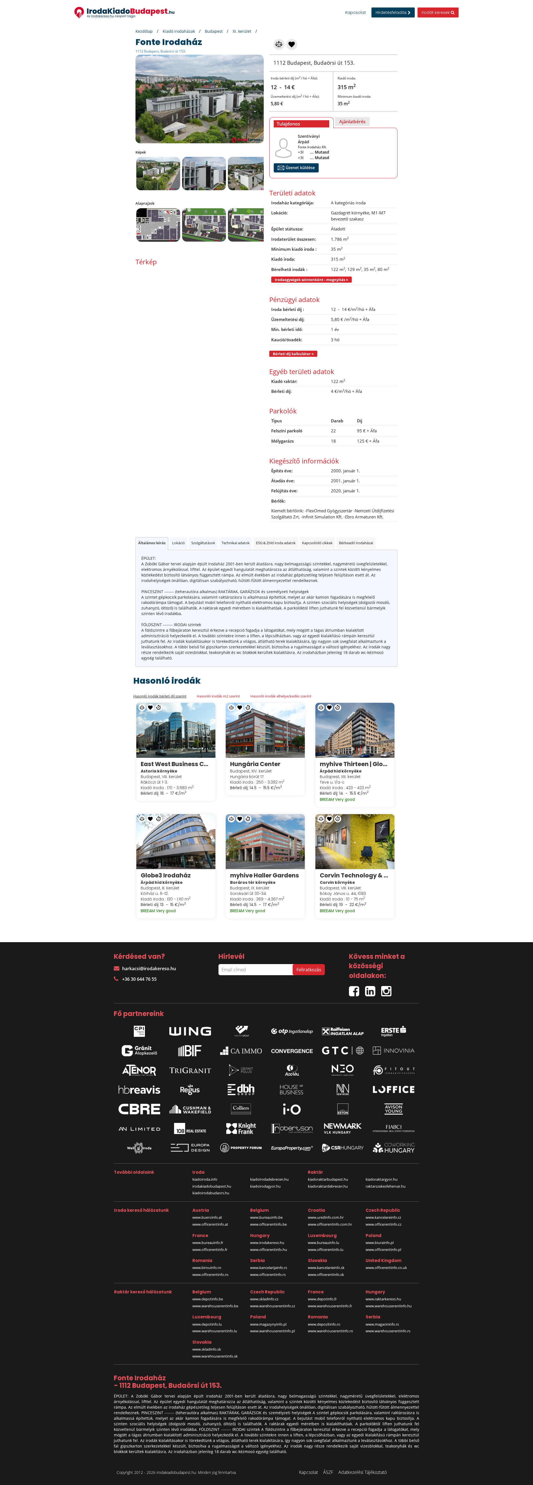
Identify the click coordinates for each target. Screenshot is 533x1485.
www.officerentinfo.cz (383, 1224)
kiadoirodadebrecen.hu (269, 1179)
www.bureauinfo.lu (323, 1242)
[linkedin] (373, 989)
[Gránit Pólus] (241, 1070)
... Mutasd (319, 152)
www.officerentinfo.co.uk (386, 1267)
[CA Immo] (241, 1050)
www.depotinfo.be (207, 1298)
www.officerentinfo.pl (383, 1249)
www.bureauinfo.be (266, 1217)
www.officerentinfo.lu (325, 1249)
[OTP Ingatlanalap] (292, 1030)
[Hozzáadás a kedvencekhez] (292, 43)
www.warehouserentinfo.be (215, 1305)
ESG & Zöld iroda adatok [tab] (276, 542)
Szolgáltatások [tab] (203, 542)
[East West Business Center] (175, 730)
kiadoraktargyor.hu (382, 1179)
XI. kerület (242, 31)
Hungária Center (255, 764)
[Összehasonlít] (279, 43)
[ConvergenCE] (292, 1051)
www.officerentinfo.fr (209, 1249)
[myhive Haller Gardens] (265, 841)
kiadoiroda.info (204, 1179)
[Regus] (190, 1089)
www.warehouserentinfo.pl (272, 1330)
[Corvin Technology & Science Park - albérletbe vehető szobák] (354, 841)
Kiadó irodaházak (179, 31)
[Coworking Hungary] (393, 1148)
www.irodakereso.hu (267, 1242)
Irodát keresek (436, 12)
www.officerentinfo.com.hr (330, 1224)
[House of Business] (292, 1089)
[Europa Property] (292, 1148)
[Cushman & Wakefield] (190, 1109)
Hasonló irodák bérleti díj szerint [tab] (160, 696)
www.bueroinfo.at (207, 1217)
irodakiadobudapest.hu (211, 1186)
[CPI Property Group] (139, 1030)
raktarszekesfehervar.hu (386, 1186)
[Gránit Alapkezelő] (139, 1050)
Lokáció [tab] (178, 542)
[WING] (190, 1030)
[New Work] (342, 1089)
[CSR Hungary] (342, 1148)
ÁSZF (328, 1472)
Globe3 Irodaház (166, 875)
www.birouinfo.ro (206, 1267)
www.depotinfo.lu (207, 1324)
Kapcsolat (355, 12)
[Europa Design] (190, 1148)
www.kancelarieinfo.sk (326, 1267)
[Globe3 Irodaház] (175, 841)
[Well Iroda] (139, 1148)
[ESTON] (342, 1109)
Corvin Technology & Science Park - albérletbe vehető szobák (355, 875)
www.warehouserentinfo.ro (330, 1330)
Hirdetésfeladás (392, 12)
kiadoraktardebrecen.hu (328, 1186)
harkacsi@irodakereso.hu (149, 968)
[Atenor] (139, 1070)
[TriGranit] (190, 1070)
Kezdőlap (144, 31)
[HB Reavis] (139, 1089)
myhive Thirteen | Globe (355, 764)
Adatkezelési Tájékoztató (362, 1472)
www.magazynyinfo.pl (268, 1324)
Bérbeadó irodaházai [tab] (356, 542)
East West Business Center (176, 764)
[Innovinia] (393, 1050)
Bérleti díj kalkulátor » (293, 353)
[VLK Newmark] (342, 1128)
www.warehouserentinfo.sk (215, 1356)
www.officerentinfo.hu (268, 1249)
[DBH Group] (241, 1089)
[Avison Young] (393, 1109)
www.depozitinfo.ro (324, 1324)
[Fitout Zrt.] (393, 1070)
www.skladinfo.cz (264, 1298)
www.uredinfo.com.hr (326, 1217)
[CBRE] (139, 1109)
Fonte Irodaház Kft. (312, 147)
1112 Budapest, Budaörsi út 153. (160, 51)
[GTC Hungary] (342, 1050)
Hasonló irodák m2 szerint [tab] (218, 696)
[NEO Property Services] (342, 1070)
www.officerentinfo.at (210, 1224)
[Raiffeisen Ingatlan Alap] (342, 1029)
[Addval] (292, 1070)
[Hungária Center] (265, 730)
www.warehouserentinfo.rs (388, 1330)
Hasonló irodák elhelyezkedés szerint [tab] (280, 696)
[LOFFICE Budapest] (393, 1089)
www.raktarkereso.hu (383, 1298)
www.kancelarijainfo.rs (268, 1267)
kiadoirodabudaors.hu (210, 1192)
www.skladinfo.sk (206, 1349)
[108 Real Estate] (190, 1128)
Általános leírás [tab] (151, 542)
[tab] (301, 122)
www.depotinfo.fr (322, 1298)
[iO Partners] (292, 1109)
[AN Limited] (139, 1128)
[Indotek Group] (241, 1030)
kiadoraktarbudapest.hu (328, 1179)
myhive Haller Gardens (264, 875)
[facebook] (357, 989)
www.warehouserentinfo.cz (272, 1305)
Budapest (214, 31)
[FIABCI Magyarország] (393, 1128)
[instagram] (387, 989)
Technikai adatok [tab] (236, 542)
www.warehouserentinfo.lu (214, 1330)
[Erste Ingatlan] (393, 1030)
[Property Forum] (241, 1148)
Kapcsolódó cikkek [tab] (317, 542)
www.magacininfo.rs (382, 1324)
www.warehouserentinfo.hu (389, 1305)
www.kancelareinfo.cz (383, 1217)
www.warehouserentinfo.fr (330, 1305)
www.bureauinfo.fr (207, 1242)
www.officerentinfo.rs (268, 1274)
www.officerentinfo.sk (326, 1274)
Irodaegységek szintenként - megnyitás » (311, 279)
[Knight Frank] (241, 1128)
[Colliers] (241, 1109)
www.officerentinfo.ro (210, 1274)
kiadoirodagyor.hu (265, 1186)
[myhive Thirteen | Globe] (354, 730)
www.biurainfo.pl (380, 1242)
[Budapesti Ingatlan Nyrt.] (190, 1050)
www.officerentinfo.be (268, 1224)
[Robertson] (292, 1128)
